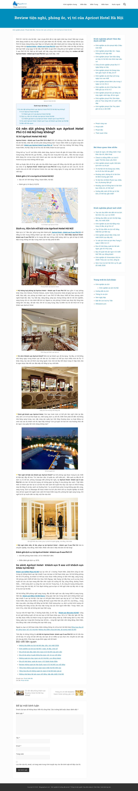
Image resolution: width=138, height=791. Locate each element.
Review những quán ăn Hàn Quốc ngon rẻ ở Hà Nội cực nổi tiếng (42, 664)
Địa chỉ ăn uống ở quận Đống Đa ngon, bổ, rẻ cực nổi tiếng (40, 655)
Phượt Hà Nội (25, 680)
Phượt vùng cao (101, 123)
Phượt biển (99, 127)
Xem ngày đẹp (101, 297)
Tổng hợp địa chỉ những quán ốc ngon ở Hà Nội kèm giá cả (40, 671)
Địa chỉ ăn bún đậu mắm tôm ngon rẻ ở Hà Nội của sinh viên (40, 652)
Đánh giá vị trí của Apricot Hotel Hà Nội (36, 114)
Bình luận (20, 713)
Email (18, 746)
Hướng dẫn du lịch (102, 291)
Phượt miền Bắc (28, 678)
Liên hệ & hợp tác (106, 787)
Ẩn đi (49, 106)
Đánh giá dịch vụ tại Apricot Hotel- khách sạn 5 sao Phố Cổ (42, 119)
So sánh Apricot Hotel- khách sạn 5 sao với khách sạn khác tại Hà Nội (43, 121)
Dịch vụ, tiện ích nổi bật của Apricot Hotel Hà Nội (36, 116)
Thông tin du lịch (101, 294)
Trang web (20, 754)
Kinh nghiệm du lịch (102, 284)
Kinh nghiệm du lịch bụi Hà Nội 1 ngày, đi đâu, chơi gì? (38, 649)
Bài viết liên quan (26, 123)
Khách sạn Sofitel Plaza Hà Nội (27, 572)
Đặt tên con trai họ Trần (104, 301)
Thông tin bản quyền (76, 787)
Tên (18, 738)
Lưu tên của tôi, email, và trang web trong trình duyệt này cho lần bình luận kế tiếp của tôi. (48, 764)
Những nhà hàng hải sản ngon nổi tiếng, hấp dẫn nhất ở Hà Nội (41, 674)
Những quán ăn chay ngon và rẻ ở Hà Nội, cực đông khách (40, 658)
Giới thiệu (97, 787)
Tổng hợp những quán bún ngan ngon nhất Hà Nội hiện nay (40, 668)
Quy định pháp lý (88, 787)
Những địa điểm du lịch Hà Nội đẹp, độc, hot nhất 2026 (39, 645)
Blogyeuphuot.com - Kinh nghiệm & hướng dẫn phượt (54, 787)
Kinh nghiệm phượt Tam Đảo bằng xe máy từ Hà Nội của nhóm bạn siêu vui (109, 59)
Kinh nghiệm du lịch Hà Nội (109, 288)
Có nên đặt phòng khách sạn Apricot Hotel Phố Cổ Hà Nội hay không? (41, 109)
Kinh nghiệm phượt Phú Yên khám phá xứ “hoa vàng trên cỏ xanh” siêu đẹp (108, 100)
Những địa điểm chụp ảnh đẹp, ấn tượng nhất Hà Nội (57, 629)
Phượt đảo (99, 130)
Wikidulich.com (101, 304)
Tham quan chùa (101, 133)
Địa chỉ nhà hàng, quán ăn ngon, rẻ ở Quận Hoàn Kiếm (38, 661)
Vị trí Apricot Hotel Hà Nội (29, 112)
